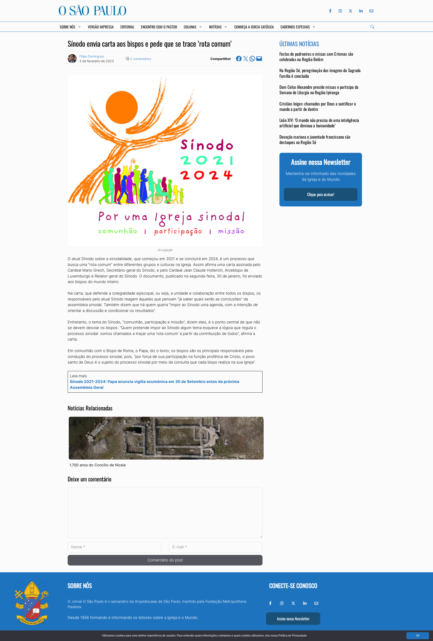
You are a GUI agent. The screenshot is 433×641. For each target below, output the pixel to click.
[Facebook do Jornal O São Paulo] (330, 11)
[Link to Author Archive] (72, 58)
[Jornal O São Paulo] (92, 14)
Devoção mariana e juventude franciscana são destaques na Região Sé (314, 139)
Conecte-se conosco (293, 585)
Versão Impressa (101, 27)
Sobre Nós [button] (67, 27)
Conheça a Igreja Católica (254, 27)
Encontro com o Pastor (159, 27)
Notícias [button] (215, 27)
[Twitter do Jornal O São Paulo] (350, 11)
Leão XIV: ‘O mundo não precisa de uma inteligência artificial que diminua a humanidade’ (319, 122)
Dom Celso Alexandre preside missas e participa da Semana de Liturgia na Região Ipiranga (318, 89)
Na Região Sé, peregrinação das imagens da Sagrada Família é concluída (320, 73)
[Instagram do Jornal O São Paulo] (340, 11)
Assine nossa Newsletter (293, 618)
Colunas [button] (190, 27)
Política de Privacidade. (293, 635)
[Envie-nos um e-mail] (370, 11)
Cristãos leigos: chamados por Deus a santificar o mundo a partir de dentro (317, 106)
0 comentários (140, 59)
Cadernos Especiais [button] (295, 27)
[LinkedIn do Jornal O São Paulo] (361, 11)
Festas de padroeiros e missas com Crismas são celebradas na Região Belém (316, 56)
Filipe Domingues (91, 56)
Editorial (127, 27)
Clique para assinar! (320, 194)
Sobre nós (80, 585)
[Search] (372, 26)
